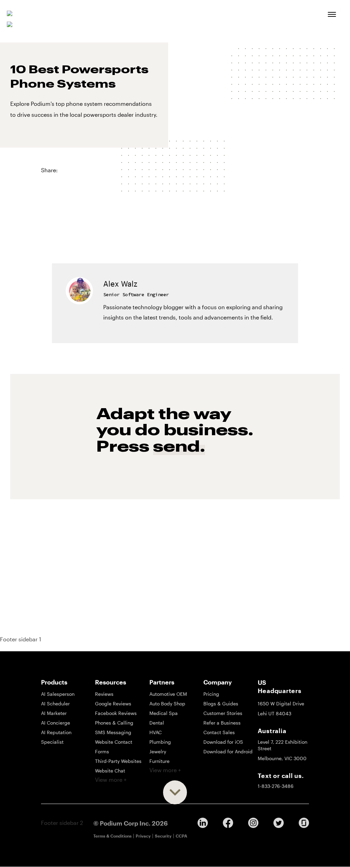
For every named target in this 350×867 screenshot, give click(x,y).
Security (163, 835)
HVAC (155, 732)
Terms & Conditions (112, 835)
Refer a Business (222, 723)
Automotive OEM (168, 694)
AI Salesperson (58, 694)
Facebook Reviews (116, 713)
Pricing (211, 694)
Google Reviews (113, 703)
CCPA (181, 835)
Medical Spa (163, 713)
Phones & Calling (114, 723)
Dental (156, 723)
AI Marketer (54, 713)
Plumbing (160, 742)
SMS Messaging (113, 732)
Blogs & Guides (220, 703)
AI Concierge (55, 723)
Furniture (159, 761)
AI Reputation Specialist (56, 737)
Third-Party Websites (118, 761)
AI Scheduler (55, 703)
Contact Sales (219, 732)
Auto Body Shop (167, 703)
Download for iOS (223, 742)
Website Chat (110, 771)
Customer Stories (222, 713)
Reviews (104, 694)
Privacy (143, 835)
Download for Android (228, 751)
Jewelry (157, 751)
